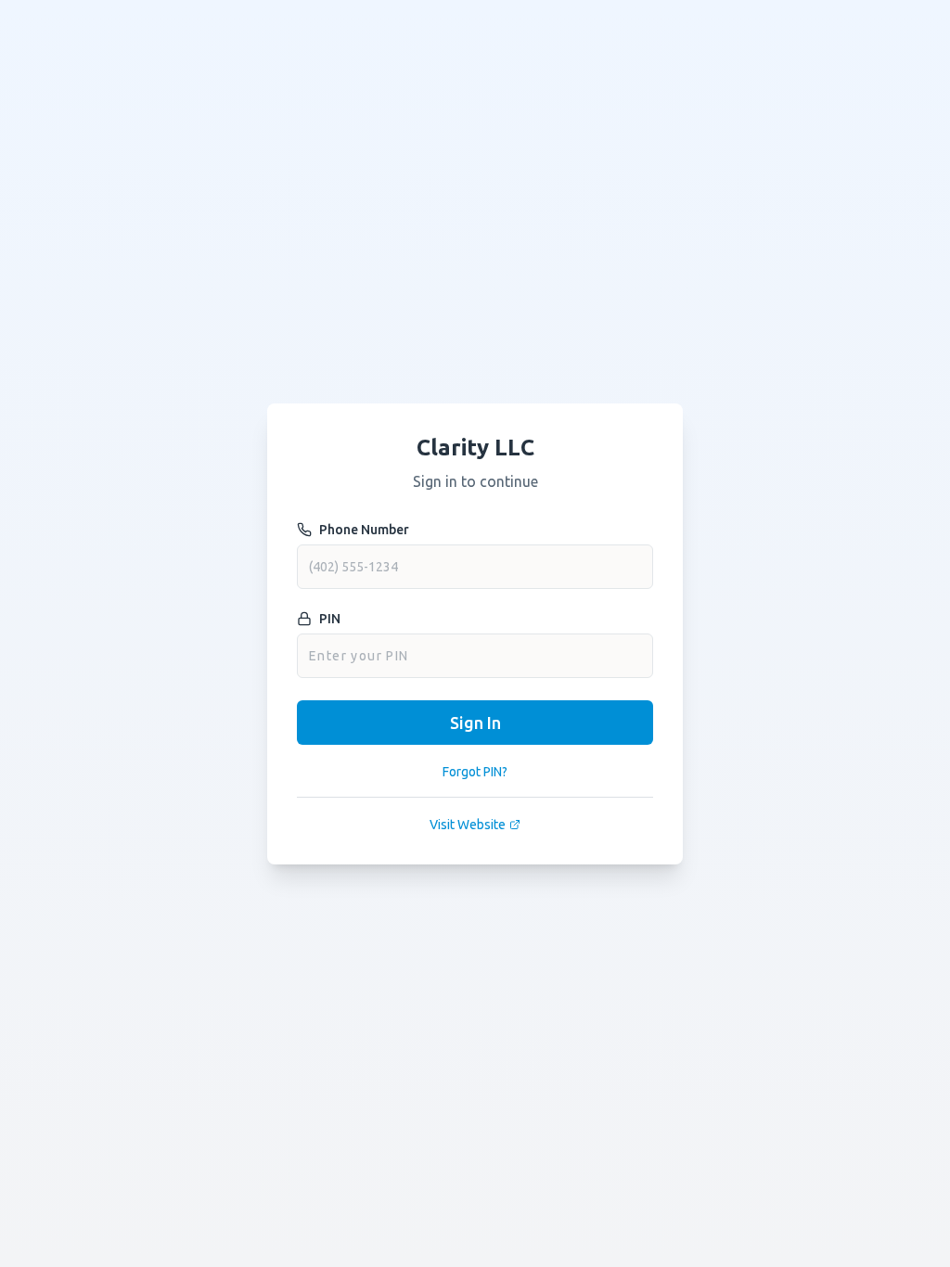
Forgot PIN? (475, 771)
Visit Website (468, 824)
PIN (329, 618)
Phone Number (364, 529)
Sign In (475, 722)
